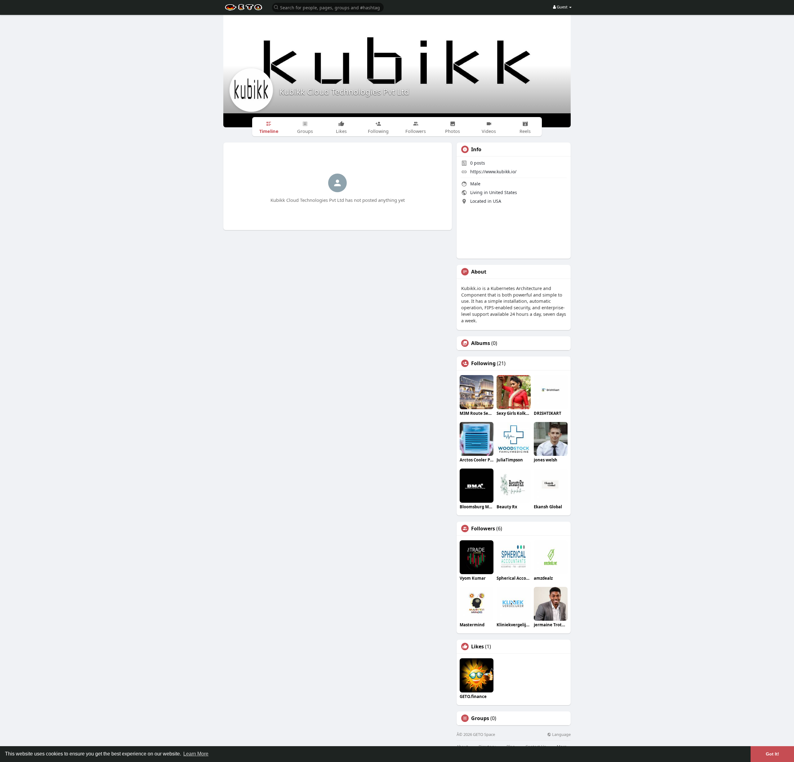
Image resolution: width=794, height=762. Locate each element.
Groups (480, 718)
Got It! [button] (772, 753)
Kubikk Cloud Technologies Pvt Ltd (344, 91)
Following (483, 363)
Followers (483, 528)
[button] (328, 7)
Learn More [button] (195, 753)
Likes (477, 646)
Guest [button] (562, 7)
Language (561, 735)
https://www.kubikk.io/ (493, 172)
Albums (480, 343)
